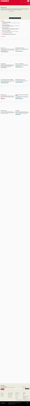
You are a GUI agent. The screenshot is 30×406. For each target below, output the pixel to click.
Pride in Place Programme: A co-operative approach (9, 34)
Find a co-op (21, 2)
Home (1, 6)
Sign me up (2, 389)
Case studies (16, 397)
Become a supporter (10, 397)
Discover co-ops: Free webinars (6, 30)
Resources (16, 398)
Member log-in (25, 2)
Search (28, 2)
